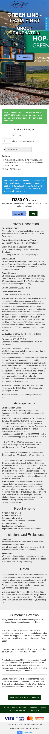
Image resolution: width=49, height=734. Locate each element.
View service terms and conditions (24, 697)
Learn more (28, 732)
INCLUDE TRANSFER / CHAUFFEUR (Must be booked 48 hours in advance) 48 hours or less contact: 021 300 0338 (24, 162)
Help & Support (47, 24)
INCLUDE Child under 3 (14, 169)
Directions (33, 707)
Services (22, 707)
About (14, 707)
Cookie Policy (33, 710)
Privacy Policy (19, 710)
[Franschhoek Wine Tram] (19, 3)
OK (20, 732)
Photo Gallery (24, 57)
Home (6, 707)
